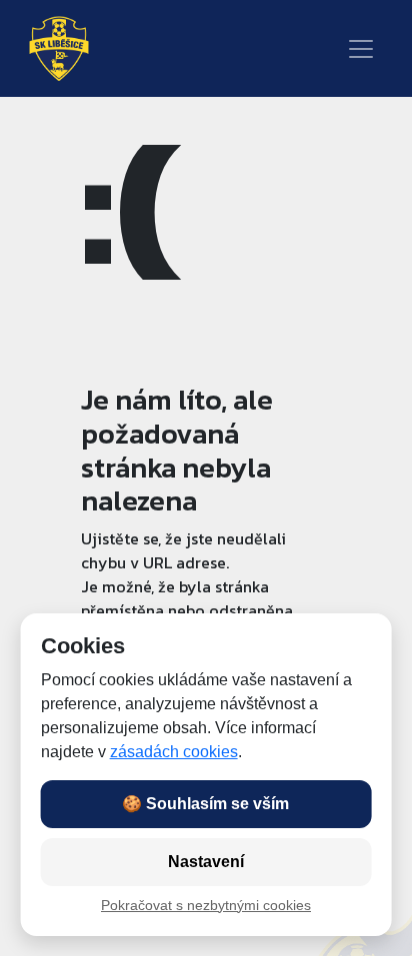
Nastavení (206, 861)
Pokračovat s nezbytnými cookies (206, 905)
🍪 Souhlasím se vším (205, 803)
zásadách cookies (174, 751)
